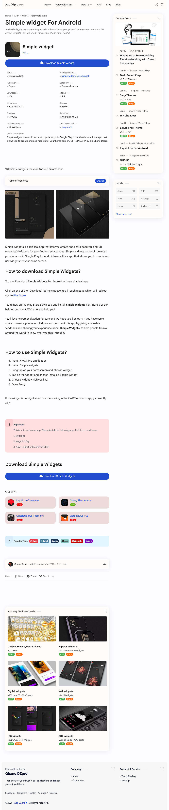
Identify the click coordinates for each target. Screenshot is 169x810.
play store (67, 127)
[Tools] (140, 50)
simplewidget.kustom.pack (75, 75)
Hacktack (68, 802)
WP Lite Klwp (128, 115)
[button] (156, 4)
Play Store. (19, 295)
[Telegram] (53, 793)
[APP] (135, 50)
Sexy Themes (128, 95)
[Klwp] (147, 70)
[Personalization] (150, 143)
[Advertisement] (57, 152)
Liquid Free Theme (131, 127)
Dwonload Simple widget (59, 63)
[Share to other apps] (53, 576)
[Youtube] (42, 793)
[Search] (162, 4)
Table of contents (18, 180)
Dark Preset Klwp (130, 75)
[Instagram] (22, 793)
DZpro (26, 53)
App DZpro (11, 4)
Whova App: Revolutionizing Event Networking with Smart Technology (137, 59)
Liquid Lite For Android (134, 148)
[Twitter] (32, 793)
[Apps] (135, 70)
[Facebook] (10, 793)
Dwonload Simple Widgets (59, 476)
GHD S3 (124, 160)
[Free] (141, 70)
